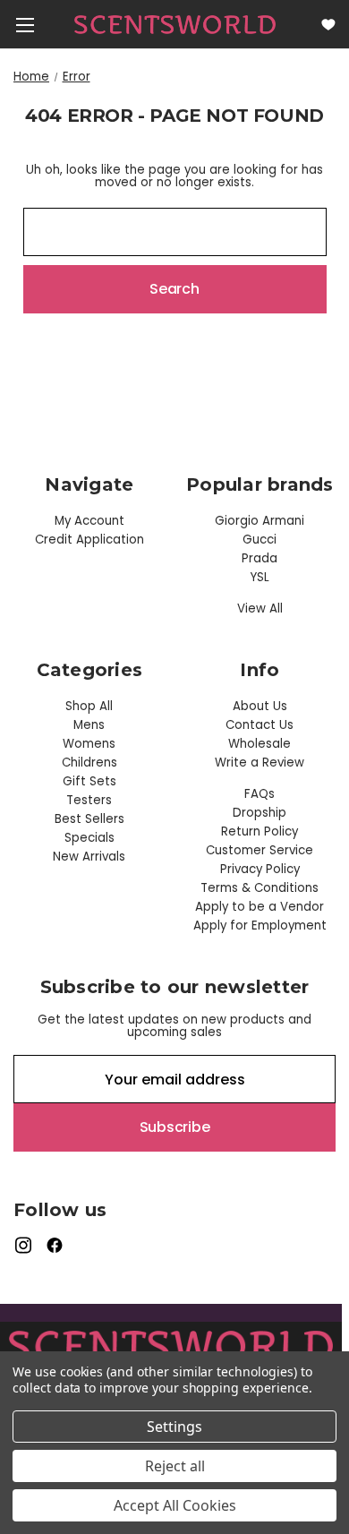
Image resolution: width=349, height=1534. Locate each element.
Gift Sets (89, 781)
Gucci (260, 539)
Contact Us (260, 724)
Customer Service (259, 850)
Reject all (175, 1466)
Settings (174, 1426)
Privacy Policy (260, 869)
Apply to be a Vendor (259, 906)
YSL (260, 577)
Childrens (89, 762)
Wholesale (259, 743)
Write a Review (259, 762)
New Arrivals (89, 856)
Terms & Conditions (259, 887)
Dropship (259, 812)
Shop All (89, 706)
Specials (89, 837)
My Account (89, 520)
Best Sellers (89, 818)
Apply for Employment (260, 925)
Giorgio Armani (259, 520)
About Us (260, 706)
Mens (89, 724)
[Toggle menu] (24, 24)
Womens (89, 743)
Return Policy (259, 831)
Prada (259, 558)
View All (260, 608)
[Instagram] (22, 1245)
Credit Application (89, 539)
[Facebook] (55, 1245)
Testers (89, 800)
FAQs (259, 793)
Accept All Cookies (175, 1505)
